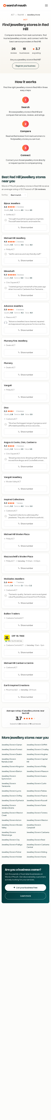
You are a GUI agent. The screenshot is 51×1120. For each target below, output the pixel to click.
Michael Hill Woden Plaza (16, 534)
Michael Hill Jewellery (14, 238)
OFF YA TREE (18, 636)
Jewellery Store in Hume (36, 857)
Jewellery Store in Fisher (11, 852)
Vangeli (8, 385)
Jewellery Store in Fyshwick (13, 800)
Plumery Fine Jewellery (15, 341)
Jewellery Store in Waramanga (9, 833)
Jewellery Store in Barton (12, 771)
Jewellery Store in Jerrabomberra (9, 806)
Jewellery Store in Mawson (37, 771)
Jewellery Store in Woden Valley (12, 826)
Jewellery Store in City (11, 840)
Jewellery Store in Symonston (9, 777)
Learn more (25, 896)
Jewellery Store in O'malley (38, 749)
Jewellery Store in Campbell (34, 826)
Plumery (8, 363)
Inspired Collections (14, 499)
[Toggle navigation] (46, 5)
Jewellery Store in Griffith (37, 745)
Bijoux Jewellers (12, 203)
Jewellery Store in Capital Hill (37, 760)
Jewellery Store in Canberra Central (38, 846)
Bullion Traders (12, 613)
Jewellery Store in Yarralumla (9, 784)
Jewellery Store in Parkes (37, 791)
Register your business (25, 66)
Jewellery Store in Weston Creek (12, 814)
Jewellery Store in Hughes (37, 754)
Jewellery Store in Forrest (12, 749)
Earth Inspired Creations (16, 685)
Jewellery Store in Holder (12, 857)
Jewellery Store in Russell (37, 800)
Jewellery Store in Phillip (36, 766)
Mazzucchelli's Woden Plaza (18, 556)
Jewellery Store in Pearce (37, 796)
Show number (27, 227)
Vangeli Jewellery (13, 477)
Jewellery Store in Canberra (38, 832)
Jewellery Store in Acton (11, 820)
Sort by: (5, 195)
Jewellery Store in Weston (37, 820)
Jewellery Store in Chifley (12, 796)
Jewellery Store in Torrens (37, 813)
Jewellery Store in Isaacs (37, 776)
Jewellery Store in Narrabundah (9, 760)
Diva (6, 407)
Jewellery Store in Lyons (11, 791)
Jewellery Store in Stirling (37, 852)
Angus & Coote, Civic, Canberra (20, 442)
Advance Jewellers (13, 306)
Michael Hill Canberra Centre (18, 663)
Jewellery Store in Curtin (36, 783)
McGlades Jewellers (14, 579)
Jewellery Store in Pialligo (12, 845)
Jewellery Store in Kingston (13, 766)
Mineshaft (9, 271)
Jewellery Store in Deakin (12, 754)
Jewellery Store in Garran (12, 745)
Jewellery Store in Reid (36, 840)
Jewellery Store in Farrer (36, 805)
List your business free (26, 887)
